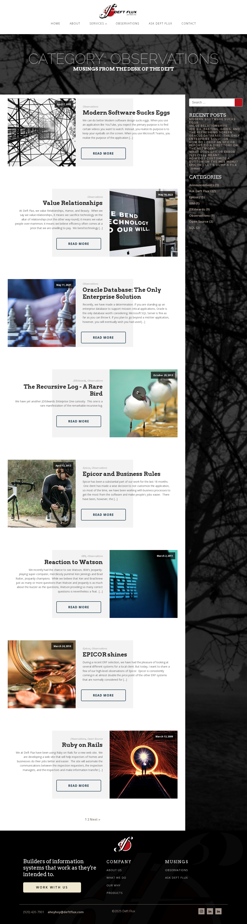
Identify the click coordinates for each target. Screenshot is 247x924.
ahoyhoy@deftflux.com (66, 912)
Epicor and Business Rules (122, 473)
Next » (95, 819)
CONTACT (189, 23)
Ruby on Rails (82, 744)
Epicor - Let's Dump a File (213, 165)
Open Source (95, 738)
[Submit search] (238, 102)
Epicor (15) (197, 197)
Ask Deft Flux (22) (202, 191)
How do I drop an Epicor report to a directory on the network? (213, 145)
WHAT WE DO (116, 877)
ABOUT (75, 23)
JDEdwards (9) (199, 209)
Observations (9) (201, 215)
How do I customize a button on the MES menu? (213, 160)
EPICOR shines (105, 654)
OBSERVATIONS (128, 23)
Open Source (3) (201, 221)
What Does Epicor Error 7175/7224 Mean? (212, 153)
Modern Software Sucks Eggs (126, 112)
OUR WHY (113, 885)
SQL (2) (194, 228)
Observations (90, 106)
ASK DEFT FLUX (160, 23)
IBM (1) (194, 203)
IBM (83, 556)
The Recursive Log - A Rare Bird (63, 390)
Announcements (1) (204, 185)
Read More (103, 153)
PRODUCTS (115, 892)
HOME (55, 23)
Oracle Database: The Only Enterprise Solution (122, 293)
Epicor (86, 467)
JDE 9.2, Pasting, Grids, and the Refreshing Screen (214, 130)
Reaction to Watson (73, 561)
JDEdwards (79, 380)
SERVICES (97, 23)
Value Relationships (73, 202)
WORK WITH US (52, 887)
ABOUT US (114, 870)
